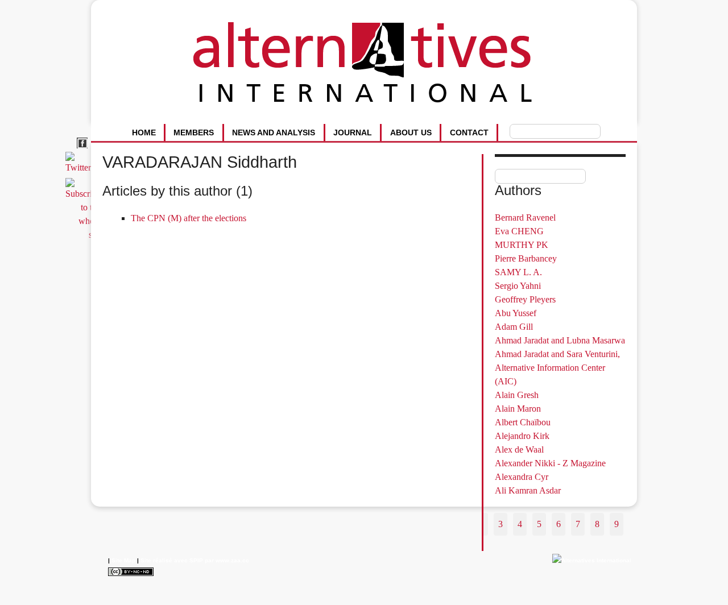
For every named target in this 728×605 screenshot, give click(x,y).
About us (411, 132)
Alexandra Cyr (521, 477)
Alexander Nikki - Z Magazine (550, 463)
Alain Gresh (517, 395)
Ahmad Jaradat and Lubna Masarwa (560, 340)
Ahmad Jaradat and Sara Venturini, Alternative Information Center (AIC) (557, 367)
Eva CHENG (519, 231)
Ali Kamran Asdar (528, 490)
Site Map (123, 560)
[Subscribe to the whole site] (84, 234)
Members (193, 132)
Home (144, 132)
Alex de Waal (519, 449)
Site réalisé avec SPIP (171, 560)
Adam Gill (514, 326)
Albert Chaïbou (523, 422)
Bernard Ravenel (525, 217)
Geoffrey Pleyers (525, 299)
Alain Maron (518, 408)
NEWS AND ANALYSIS (273, 132)
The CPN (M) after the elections (188, 218)
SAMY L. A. (518, 272)
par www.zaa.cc (227, 560)
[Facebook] (84, 149)
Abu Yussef (515, 313)
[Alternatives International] (591, 560)
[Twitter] (79, 167)
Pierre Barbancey (526, 258)
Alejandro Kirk (522, 436)
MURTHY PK (521, 245)
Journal (352, 132)
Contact (469, 132)
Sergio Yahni (518, 286)
